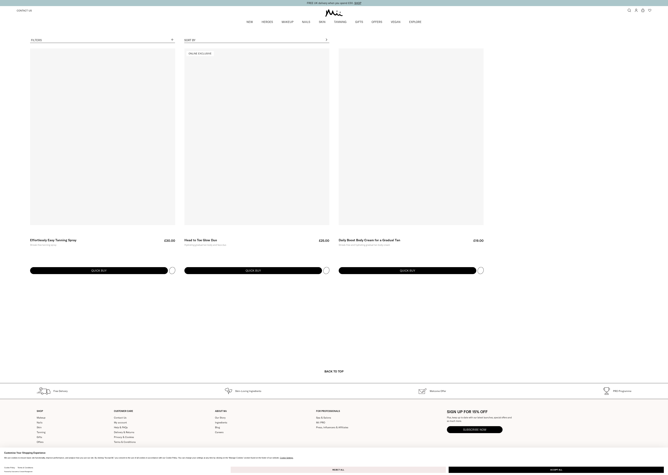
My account (120, 422)
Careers (219, 432)
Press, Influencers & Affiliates (332, 427)
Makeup (41, 417)
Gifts (39, 437)
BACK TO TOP (334, 371)
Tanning (41, 432)
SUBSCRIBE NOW (474, 429)
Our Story (220, 417)
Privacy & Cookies (124, 437)
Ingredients (221, 422)
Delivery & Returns (124, 432)
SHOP (357, 3)
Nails (39, 422)
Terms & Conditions (125, 442)
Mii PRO (320, 422)
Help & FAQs (121, 427)
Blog (217, 427)
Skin (39, 427)
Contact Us (24, 10)
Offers (40, 442)
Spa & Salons (323, 417)
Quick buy (98, 270)
